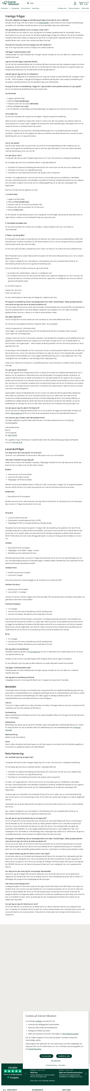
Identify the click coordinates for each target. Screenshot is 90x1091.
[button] (83, 3)
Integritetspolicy (35, 1049)
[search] (48, 3)
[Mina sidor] (74, 3)
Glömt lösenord (16, 413)
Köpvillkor (62, 1065)
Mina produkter (74, 8)
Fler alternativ (56, 1061)
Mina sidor (85, 8)
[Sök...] (28, 3)
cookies (39, 1021)
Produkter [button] (4, 8)
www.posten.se (34, 652)
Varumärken (25, 8)
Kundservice (62, 8)
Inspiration (35, 8)
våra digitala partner (70, 1034)
